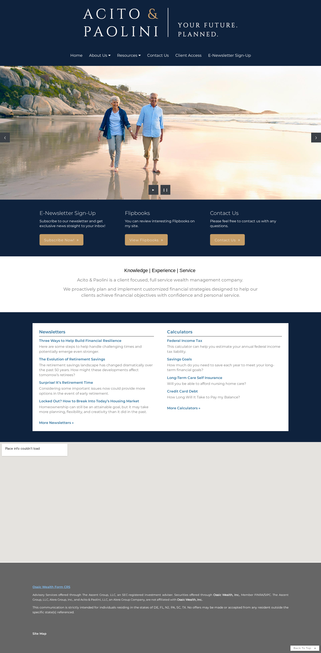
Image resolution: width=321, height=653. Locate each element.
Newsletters (52, 331)
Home (76, 55)
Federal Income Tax (184, 341)
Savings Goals (179, 359)
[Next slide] (316, 137)
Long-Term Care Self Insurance (194, 378)
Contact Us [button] (225, 240)
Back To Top (302, 648)
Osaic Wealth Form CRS (51, 587)
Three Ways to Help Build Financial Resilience (80, 341)
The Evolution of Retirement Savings (72, 359)
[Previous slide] (5, 137)
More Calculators (183, 408)
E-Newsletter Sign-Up (229, 55)
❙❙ (165, 190)
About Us (98, 55)
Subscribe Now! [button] (59, 240)
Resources (127, 55)
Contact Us (158, 55)
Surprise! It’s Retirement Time (66, 382)
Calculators (179, 331)
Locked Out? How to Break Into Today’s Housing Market (89, 401)
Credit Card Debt (182, 391)
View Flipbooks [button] (144, 240)
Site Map (40, 634)
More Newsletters (56, 423)
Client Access (188, 55)
